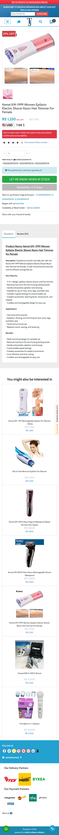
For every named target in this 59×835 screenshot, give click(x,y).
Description (9, 234)
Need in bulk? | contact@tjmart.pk (16, 160)
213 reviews (29, 142)
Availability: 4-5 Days (29, 187)
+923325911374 (41, 163)
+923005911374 (10, 163)
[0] (51, 21)
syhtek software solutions (34, 832)
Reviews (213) (22, 234)
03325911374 (22, 199)
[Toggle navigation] (7, 22)
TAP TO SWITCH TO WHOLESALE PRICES (30, 2)
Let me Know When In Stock (29, 179)
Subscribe (42, 14)
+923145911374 (26, 163)
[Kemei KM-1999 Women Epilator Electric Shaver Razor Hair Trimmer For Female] (29, 58)
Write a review (41, 142)
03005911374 (44, 195)
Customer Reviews (57, 414)
